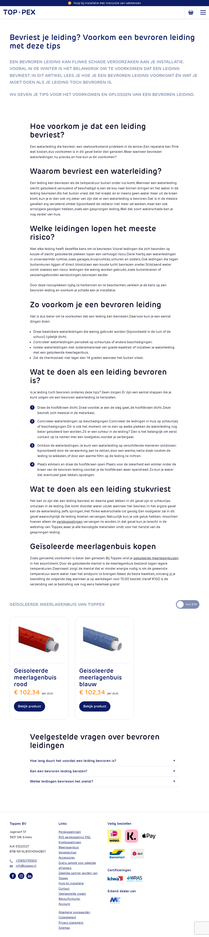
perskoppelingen (70, 522)
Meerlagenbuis (69, 847)
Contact (64, 888)
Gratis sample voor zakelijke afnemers (77, 865)
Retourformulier (69, 899)
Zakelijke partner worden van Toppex (78, 875)
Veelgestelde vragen (72, 894)
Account (64, 904)
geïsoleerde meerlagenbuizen (156, 558)
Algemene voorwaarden (74, 912)
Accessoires (67, 857)
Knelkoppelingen (70, 842)
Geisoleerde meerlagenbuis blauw (100, 677)
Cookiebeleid (67, 917)
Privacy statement (71, 923)
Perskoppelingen (70, 832)
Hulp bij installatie (71, 883)
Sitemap (64, 928)
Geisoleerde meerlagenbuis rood (35, 677)
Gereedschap (67, 852)
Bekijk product (29, 706)
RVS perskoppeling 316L (75, 837)
